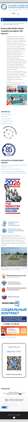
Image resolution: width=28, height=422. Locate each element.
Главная (10, 10)
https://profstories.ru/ (16, 269)
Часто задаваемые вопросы (7, 121)
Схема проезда (4, 116)
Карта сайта (15, 10)
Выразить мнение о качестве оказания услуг (11, 169)
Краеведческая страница (6, 123)
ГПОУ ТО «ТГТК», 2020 (14, 414)
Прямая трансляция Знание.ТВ (8, 337)
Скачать (20, 394)
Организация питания (6, 118)
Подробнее (3, 245)
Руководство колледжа (6, 114)
